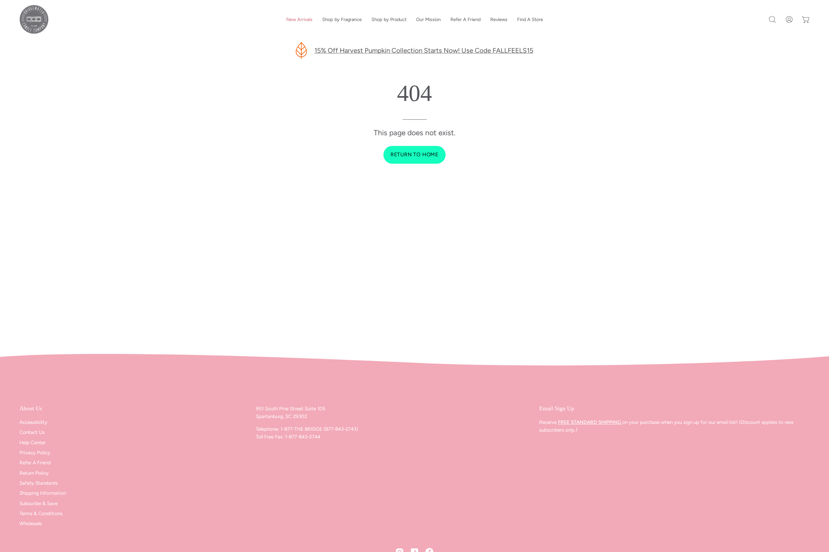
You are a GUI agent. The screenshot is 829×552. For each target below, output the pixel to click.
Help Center (32, 443)
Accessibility (33, 422)
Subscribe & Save (38, 503)
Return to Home (414, 154)
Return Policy (34, 473)
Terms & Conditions (40, 513)
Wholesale (30, 524)
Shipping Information (42, 493)
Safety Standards (38, 483)
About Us (30, 408)
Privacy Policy (34, 453)
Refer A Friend (35, 463)
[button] (772, 19)
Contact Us (32, 432)
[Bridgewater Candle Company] (34, 19)
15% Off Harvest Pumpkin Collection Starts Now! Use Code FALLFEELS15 (423, 50)
